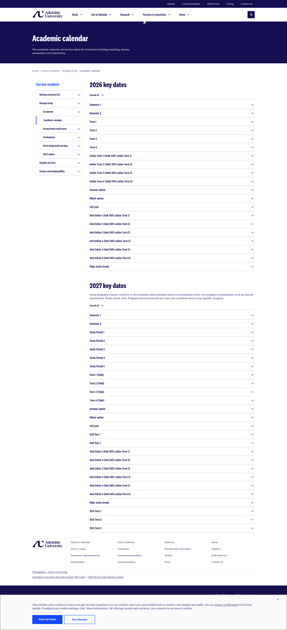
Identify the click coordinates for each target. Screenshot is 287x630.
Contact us (246, 4)
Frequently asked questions (85, 555)
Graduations (49, 137)
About (215, 542)
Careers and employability (52, 171)
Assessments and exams (55, 129)
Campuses (123, 549)
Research (169, 542)
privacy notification (226, 604)
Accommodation (126, 562)
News (168, 562)
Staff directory (219, 555)
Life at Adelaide (126, 542)
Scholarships (78, 562)
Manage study (46, 103)
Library (171, 4)
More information (79, 619)
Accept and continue (47, 619)
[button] (278, 599)
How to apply (78, 549)
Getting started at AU (49, 95)
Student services (47, 163)
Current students (191, 4)
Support (216, 549)
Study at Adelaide (80, 542)
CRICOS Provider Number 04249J (106, 577)
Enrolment (48, 112)
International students (130, 555)
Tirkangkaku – (49, 572)
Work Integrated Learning (55, 146)
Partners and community (178, 549)
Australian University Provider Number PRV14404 (58, 577)
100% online (48, 154)
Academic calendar (53, 120)
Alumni (168, 555)
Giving (230, 4)
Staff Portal (213, 4)
